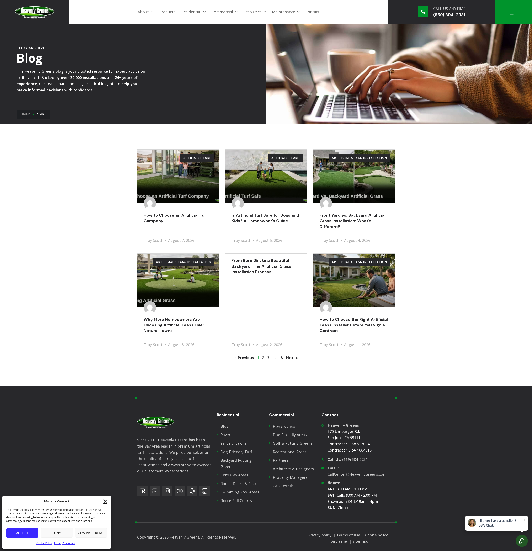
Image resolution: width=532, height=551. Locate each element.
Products (167, 11)
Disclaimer (339, 541)
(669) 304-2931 (348, 459)
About (143, 11)
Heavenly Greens (343, 425)
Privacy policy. (320, 535)
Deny (57, 533)
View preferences (92, 533)
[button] (105, 501)
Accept (22, 533)
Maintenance (283, 11)
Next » (292, 357)
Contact (312, 11)
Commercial (222, 11)
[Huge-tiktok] (205, 491)
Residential (191, 11)
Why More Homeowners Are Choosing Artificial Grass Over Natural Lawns (174, 325)
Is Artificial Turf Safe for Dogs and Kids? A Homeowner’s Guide (265, 217)
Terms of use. (348, 535)
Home (26, 114)
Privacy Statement (64, 543)
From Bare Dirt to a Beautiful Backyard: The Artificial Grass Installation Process (261, 266)
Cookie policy (377, 535)
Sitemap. (360, 541)
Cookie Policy (44, 543)
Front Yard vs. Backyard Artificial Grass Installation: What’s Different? (352, 220)
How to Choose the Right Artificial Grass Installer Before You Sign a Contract (354, 325)
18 (281, 357)
